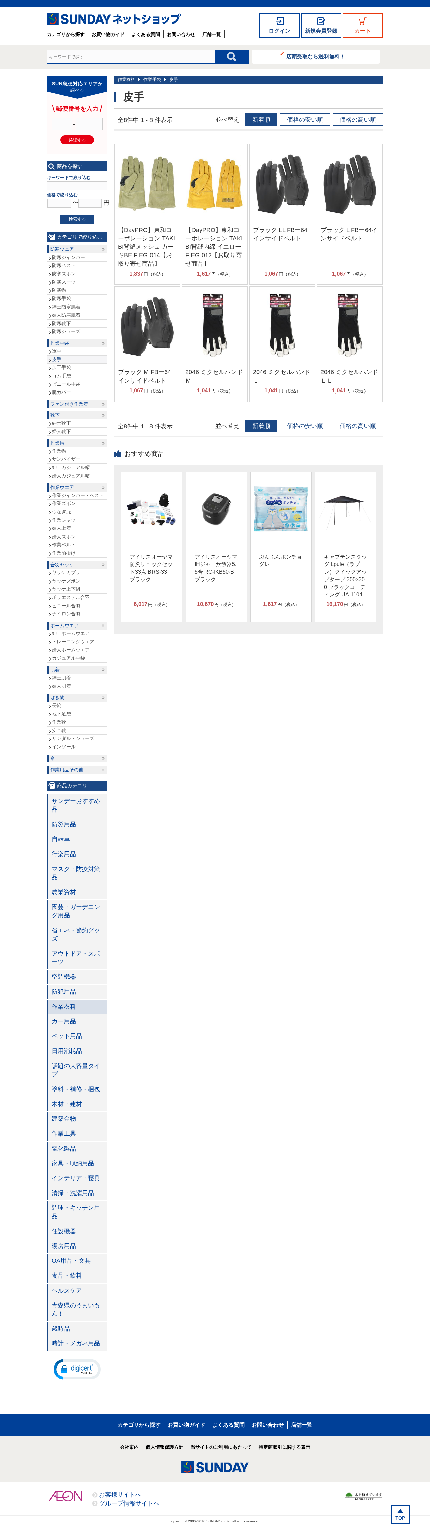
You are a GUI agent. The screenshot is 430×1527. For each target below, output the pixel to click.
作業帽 (57, 443)
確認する (77, 140)
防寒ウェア (62, 249)
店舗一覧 (211, 34)
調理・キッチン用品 (76, 1211)
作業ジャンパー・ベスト (78, 495)
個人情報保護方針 (164, 1447)
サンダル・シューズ (73, 738)
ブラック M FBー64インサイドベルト (144, 376)
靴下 (55, 415)
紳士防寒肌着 (66, 306)
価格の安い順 (305, 119)
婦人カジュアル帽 (71, 475)
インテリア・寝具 (76, 1178)
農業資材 (64, 892)
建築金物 (64, 1118)
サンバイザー (66, 459)
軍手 (56, 351)
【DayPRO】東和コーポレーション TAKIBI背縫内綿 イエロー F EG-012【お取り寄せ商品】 (214, 247)
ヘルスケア (67, 1290)
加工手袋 (61, 367)
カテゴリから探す (66, 34)
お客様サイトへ (120, 1494)
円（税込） (147, 274)
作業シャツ (64, 520)
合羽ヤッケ (62, 564)
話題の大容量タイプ (76, 1070)
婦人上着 (61, 528)
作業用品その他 (66, 769)
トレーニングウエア (73, 641)
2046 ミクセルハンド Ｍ (214, 376)
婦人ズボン (64, 536)
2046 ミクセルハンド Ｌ (281, 376)
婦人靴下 (61, 431)
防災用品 (64, 824)
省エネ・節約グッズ (76, 934)
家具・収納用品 (73, 1163)
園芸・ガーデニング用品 (76, 911)
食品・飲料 (67, 1275)
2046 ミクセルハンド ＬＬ (349, 376)
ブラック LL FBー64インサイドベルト (280, 234)
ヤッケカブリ (66, 572)
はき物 (57, 697)
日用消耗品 (67, 1051)
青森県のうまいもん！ (76, 1309)
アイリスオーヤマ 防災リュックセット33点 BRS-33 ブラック (151, 568)
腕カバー (61, 392)
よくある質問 (146, 34)
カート (363, 31)
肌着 (55, 670)
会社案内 (129, 1447)
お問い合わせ (181, 34)
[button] (77, 1368)
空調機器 (64, 976)
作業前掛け (64, 553)
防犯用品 (64, 991)
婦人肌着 (61, 686)
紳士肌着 (61, 677)
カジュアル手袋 (68, 658)
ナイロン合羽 (66, 613)
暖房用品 (64, 1246)
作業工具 (64, 1133)
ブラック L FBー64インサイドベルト (349, 234)
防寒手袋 (61, 298)
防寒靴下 (61, 323)
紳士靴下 (61, 423)
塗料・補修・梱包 (76, 1089)
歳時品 (61, 1328)
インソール (64, 746)
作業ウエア (62, 487)
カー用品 (64, 1021)
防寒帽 (59, 290)
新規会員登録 (321, 31)
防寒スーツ (64, 282)
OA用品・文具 (71, 1260)
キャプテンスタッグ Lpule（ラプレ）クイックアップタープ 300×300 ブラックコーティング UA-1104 (345, 575)
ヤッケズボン (66, 581)
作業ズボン (64, 503)
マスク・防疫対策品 (76, 873)
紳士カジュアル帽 (71, 467)
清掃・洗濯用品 (73, 1193)
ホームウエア (64, 625)
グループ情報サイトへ (129, 1503)
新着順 (261, 119)
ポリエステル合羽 (71, 597)
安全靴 (59, 730)
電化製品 (64, 1148)
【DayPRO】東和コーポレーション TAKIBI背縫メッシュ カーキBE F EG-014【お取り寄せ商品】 (146, 247)
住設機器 (64, 1231)
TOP (400, 1518)
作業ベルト (64, 544)
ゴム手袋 (61, 375)
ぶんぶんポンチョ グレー (280, 560)
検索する (77, 219)
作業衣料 (126, 79)
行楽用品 (64, 854)
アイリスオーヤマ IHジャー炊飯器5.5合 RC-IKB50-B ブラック (216, 568)
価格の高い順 (358, 119)
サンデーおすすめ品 (76, 805)
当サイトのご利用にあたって (221, 1447)
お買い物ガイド (108, 34)
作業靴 (59, 722)
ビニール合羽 (66, 605)
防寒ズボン (64, 273)
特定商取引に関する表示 (284, 1447)
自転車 (61, 839)
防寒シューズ (66, 331)
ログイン (279, 31)
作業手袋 (152, 79)
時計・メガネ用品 (76, 1343)
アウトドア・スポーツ (76, 957)
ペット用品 (67, 1036)
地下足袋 (61, 713)
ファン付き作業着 (69, 404)
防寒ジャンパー (68, 257)
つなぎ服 (61, 511)
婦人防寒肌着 (66, 315)
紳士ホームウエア (71, 633)
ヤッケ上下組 (66, 589)
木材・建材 (67, 1104)
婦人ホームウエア (71, 649)
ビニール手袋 (66, 384)
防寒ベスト (64, 265)
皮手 (173, 79)
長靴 (56, 705)
